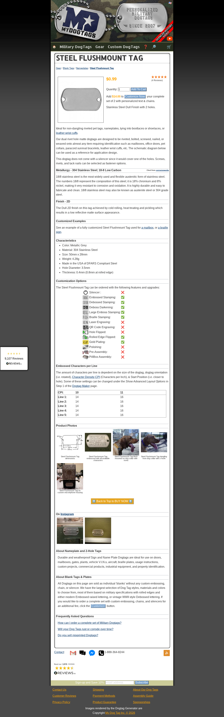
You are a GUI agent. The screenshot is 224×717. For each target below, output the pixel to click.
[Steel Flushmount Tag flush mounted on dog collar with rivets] (126, 455)
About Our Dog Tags (145, 689)
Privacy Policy (61, 702)
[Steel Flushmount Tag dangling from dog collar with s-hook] (154, 455)
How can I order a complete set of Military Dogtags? (89, 622)
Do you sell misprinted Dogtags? (78, 635)
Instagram (67, 514)
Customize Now (135, 96)
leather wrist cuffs (67, 132)
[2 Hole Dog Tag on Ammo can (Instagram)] (70, 543)
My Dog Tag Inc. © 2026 (120, 712)
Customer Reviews (64, 695)
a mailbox (147, 227)
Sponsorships (141, 702)
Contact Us (59, 689)
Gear (99, 46)
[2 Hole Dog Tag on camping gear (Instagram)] (98, 543)
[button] (14, 358)
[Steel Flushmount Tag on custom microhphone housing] (70, 489)
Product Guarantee (104, 702)
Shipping (98, 689)
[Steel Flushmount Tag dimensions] (70, 455)
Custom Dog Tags (124, 46)
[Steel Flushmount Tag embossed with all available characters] (98, 455)
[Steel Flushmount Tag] (81, 120)
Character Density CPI (86, 377)
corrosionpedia (162, 170)
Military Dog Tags (76, 46)
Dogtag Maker (81, 385)
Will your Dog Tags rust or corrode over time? (85, 629)
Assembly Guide (143, 695)
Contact (59, 652)
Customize (98, 605)
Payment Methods (104, 695)
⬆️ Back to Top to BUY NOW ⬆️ (112, 501)
